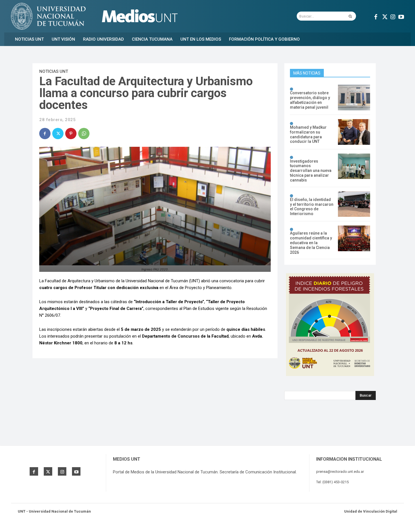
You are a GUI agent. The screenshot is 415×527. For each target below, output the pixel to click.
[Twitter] (384, 16)
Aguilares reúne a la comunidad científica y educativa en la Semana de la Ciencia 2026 (311, 242)
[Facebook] (376, 16)
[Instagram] (393, 16)
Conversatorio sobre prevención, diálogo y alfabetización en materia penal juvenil (310, 100)
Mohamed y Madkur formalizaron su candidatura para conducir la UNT (308, 134)
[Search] (350, 16)
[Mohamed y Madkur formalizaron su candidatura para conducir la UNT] (354, 132)
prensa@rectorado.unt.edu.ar (340, 471)
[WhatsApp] (83, 133)
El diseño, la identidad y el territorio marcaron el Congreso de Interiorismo (311, 206)
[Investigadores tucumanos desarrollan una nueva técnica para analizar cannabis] (354, 166)
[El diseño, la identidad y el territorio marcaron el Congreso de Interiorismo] (354, 204)
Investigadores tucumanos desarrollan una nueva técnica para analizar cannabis (310, 170)
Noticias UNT (53, 71)
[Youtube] (401, 16)
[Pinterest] (71, 133)
